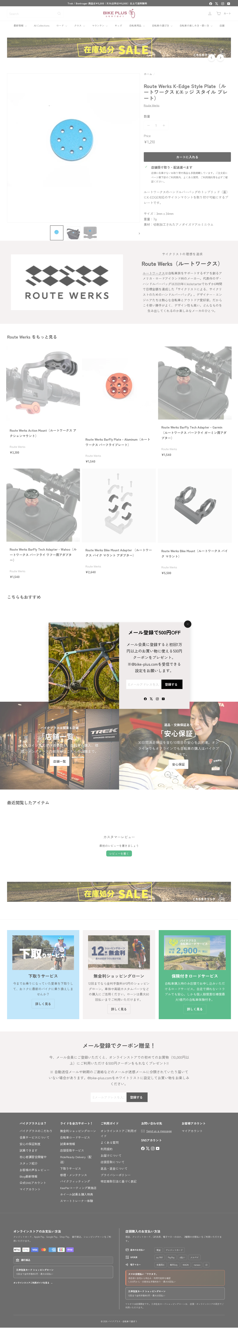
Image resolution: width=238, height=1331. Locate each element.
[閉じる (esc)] (187, 624)
